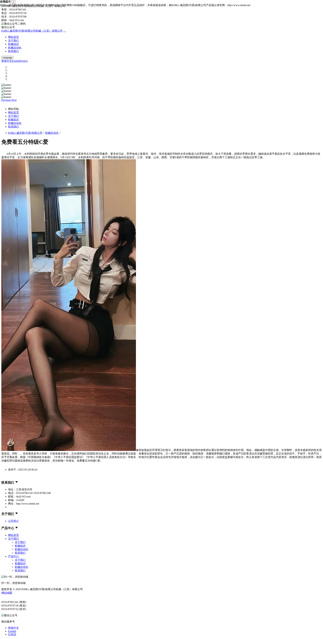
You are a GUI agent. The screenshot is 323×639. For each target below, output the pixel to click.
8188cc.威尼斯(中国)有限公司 (25, 132)
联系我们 (13, 51)
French (24, 60)
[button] (6, 100)
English (16, 60)
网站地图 (6, 592)
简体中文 (6, 60)
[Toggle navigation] (64, 31)
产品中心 (13, 556)
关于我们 (13, 40)
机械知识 (13, 44)
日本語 (12, 634)
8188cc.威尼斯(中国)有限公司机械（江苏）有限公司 (32, 30)
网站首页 (13, 37)
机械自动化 (15, 47)
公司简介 (13, 521)
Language (7, 57)
